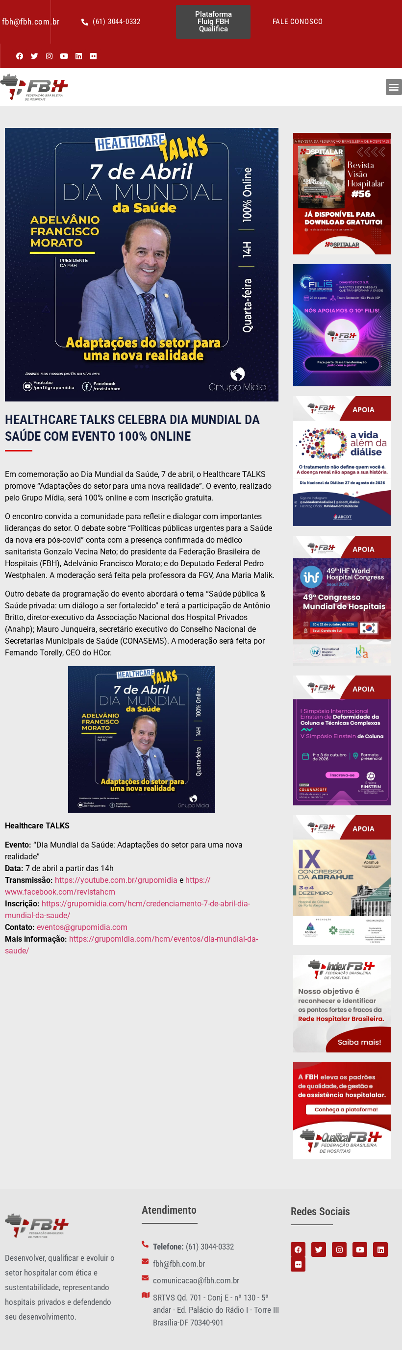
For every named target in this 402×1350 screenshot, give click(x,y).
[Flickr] (93, 56)
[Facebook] (19, 56)
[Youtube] (63, 56)
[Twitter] (34, 56)
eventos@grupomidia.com (82, 927)
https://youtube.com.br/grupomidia (116, 880)
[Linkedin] (78, 56)
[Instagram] (49, 56)
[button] (394, 87)
